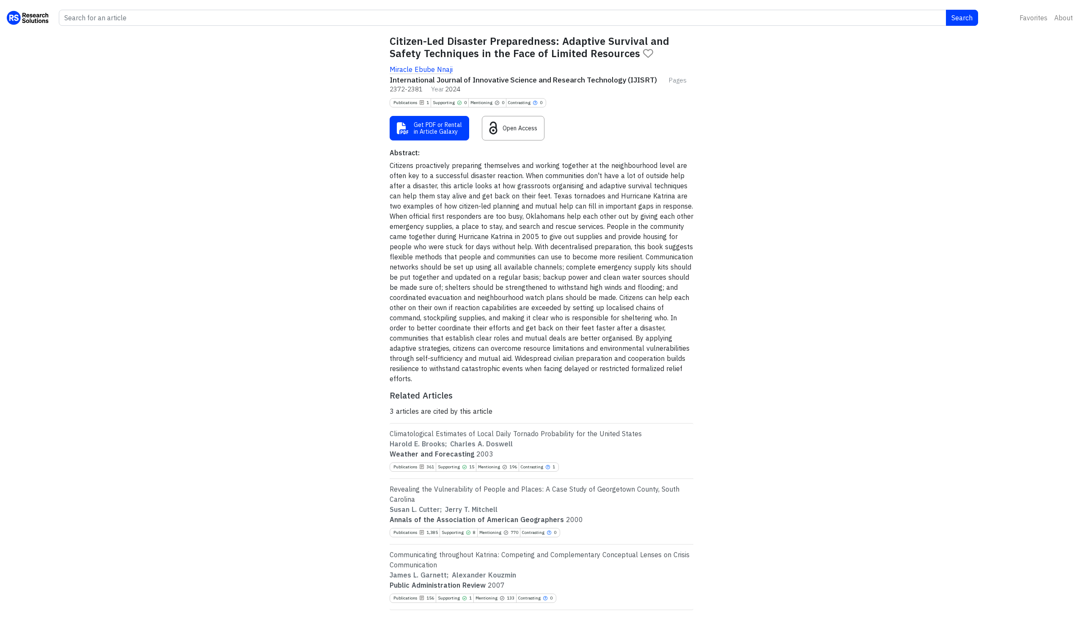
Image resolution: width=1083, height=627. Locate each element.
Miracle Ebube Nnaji (421, 69)
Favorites (1033, 18)
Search (962, 18)
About (1063, 18)
